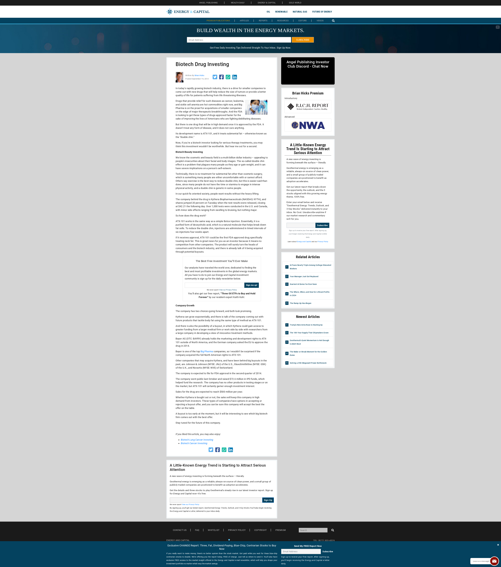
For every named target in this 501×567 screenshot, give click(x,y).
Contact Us (179, 530)
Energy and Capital (304, 242)
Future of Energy (322, 11)
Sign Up (268, 500)
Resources (283, 21)
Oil (268, 11)
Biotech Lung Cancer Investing (197, 439)
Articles (244, 21)
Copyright (260, 530)
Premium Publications (218, 21)
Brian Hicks (199, 75)
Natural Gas (300, 11)
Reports (263, 21)
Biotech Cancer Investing (194, 443)
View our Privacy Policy (228, 290)
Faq (197, 530)
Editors (303, 21)
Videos (320, 21)
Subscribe (322, 225)
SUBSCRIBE (302, 39)
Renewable (281, 11)
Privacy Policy (323, 242)
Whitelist (213, 530)
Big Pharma (207, 351)
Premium (280, 530)
